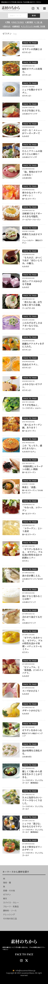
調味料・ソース (10, 910)
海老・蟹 (7, 882)
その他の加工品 (10, 918)
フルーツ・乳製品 (11, 906)
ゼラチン (7, 894)
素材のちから (24, 941)
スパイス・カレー (11, 902)
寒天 (5, 898)
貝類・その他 (9, 890)
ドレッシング (9, 914)
